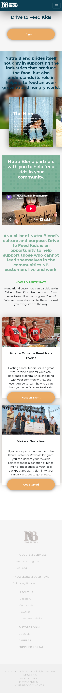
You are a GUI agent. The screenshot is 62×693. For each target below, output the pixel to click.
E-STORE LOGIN (29, 627)
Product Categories (28, 561)
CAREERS (25, 640)
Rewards (24, 611)
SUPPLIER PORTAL (31, 647)
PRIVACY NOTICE (29, 682)
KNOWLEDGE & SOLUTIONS (31, 576)
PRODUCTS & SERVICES (31, 554)
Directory (25, 598)
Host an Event (31, 397)
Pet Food (21, 568)
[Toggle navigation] (56, 6)
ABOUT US (26, 592)
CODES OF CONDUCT (29, 678)
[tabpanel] (31, 122)
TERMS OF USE (29, 675)
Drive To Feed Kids (31, 618)
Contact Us (26, 605)
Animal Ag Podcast (24, 583)
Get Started (31, 484)
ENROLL (24, 633)
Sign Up (31, 34)
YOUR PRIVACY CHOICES (29, 685)
